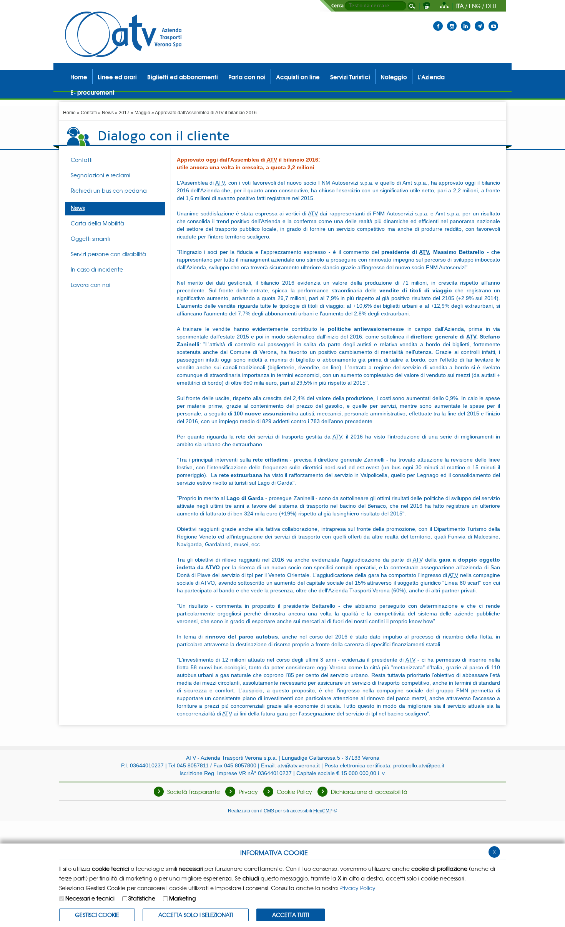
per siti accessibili (298, 810)
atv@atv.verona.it (299, 765)
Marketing (182, 898)
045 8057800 (240, 765)
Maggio (142, 112)
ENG (474, 6)
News (108, 112)
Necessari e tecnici (90, 898)
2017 (124, 112)
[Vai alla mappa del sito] (444, 6)
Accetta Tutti (290, 915)
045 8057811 (193, 765)
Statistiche (141, 898)
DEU (491, 6)
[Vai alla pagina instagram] (452, 21)
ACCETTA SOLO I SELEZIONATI (195, 915)
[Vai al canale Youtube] (493, 21)
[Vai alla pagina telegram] (479, 21)
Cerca (337, 5)
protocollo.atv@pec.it (418, 765)
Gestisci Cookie (97, 915)
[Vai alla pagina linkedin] (465, 21)
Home (69, 112)
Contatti (89, 112)
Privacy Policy (357, 888)
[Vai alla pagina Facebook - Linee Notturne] (438, 21)
